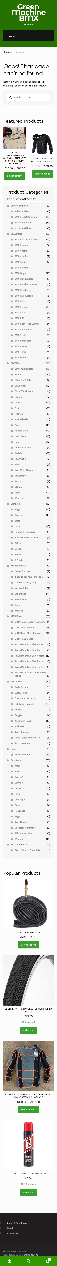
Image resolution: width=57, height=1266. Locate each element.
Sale (13, 749)
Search (28, 1261)
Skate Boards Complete (27, 850)
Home (9, 52)
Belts (17, 520)
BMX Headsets (22, 290)
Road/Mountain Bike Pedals (29, 661)
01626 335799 (31, 1255)
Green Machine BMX (28, 12)
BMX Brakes (21, 245)
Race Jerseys (22, 732)
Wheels (19, 498)
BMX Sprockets (23, 340)
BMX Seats (20, 335)
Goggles (19, 715)
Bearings (19, 777)
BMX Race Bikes (23, 222)
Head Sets (20, 436)
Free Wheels (21, 419)
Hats (17, 526)
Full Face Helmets (24, 704)
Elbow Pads (21, 692)
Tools (17, 605)
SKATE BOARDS (19, 844)
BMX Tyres (20, 352)
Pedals (18, 453)
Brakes (18, 374)
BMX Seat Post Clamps (27, 323)
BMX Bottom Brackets (27, 239)
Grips (17, 425)
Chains (18, 397)
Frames (19, 413)
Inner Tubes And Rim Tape (29, 576)
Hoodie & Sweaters (25, 532)
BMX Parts (16, 233)
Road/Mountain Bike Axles (29, 644)
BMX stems (21, 346)
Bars (17, 771)
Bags (17, 509)
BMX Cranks (21, 256)
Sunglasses (21, 599)
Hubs (17, 442)
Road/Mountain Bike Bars (28, 650)
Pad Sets (19, 726)
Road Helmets (22, 743)
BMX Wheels (21, 357)
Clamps (19, 782)
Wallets (19, 610)
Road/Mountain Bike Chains (29, 655)
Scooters (16, 760)
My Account (9, 1261)
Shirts (18, 543)
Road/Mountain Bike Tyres (29, 667)
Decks (18, 788)
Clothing (15, 503)
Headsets (20, 810)
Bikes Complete (19, 205)
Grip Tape (20, 799)
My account (13, 1233)
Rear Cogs (20, 458)
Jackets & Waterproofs (27, 537)
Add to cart (29, 1030)
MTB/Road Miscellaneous (28, 633)
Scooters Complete (25, 827)
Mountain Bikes (23, 228)
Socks (18, 554)
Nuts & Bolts (21, 588)
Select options (14, 175)
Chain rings (20, 385)
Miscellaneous (18, 565)
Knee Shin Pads (23, 720)
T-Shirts (19, 560)
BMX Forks (20, 262)
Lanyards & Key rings (26, 582)
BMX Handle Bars (24, 278)
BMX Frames (21, 267)
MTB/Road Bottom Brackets (30, 622)
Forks (17, 408)
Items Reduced (23, 754)
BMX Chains (21, 250)
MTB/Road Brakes (24, 627)
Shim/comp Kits (23, 833)
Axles (17, 765)
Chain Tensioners (24, 391)
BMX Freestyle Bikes (26, 217)
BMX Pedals (21, 307)
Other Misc (20, 593)
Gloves (18, 709)
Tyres (18, 492)
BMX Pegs (20, 312)
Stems (18, 487)
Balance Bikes (22, 211)
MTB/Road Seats (24, 638)
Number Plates (23, 447)
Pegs (17, 816)
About (10, 1228)
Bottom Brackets (24, 368)
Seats (18, 481)
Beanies (19, 515)
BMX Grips (20, 273)
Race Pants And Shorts (27, 737)
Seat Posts (20, 475)
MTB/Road (16, 616)
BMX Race (16, 363)
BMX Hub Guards (24, 295)
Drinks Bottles (22, 571)
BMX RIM (19, 318)
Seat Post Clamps (24, 470)
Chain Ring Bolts (23, 380)
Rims (17, 464)
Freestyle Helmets (25, 698)
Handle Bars (21, 430)
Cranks (18, 402)
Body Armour (22, 687)
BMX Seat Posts (23, 329)
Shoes (18, 548)
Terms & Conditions (17, 1223)
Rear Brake (20, 822)
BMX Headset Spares (26, 284)
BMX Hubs (20, 301)
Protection (16, 681)
